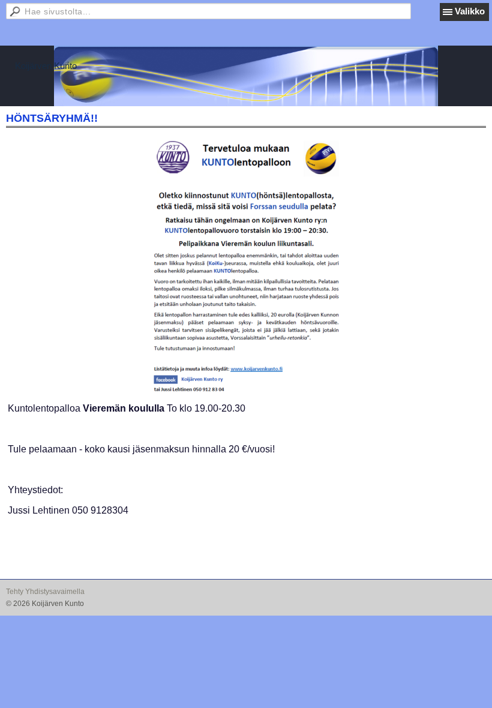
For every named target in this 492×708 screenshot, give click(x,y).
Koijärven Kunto (46, 66)
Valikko (470, 11)
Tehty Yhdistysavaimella (45, 591)
